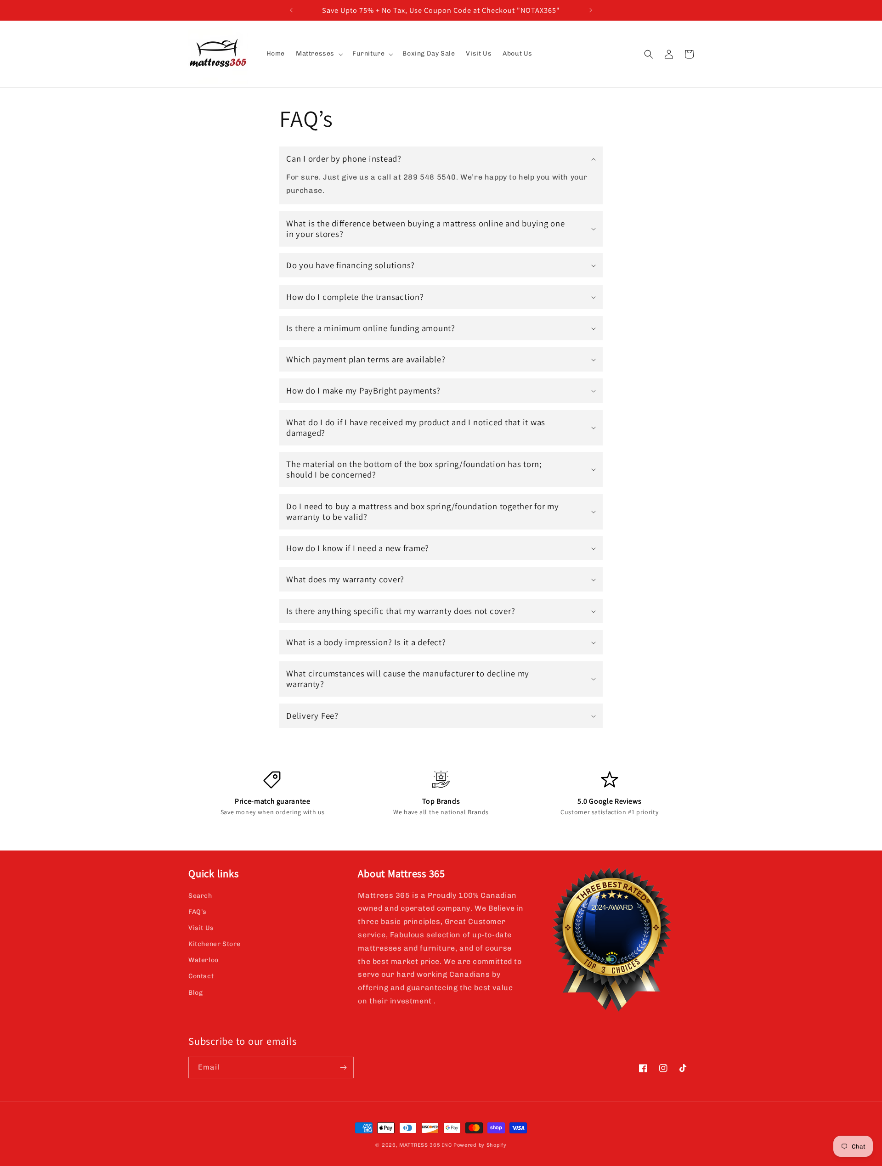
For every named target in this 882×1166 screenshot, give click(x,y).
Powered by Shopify (480, 1145)
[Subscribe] (343, 1067)
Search (200, 896)
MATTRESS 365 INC (425, 1145)
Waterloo (203, 960)
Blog (195, 993)
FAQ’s (197, 912)
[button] (318, 53)
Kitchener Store (214, 944)
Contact (201, 976)
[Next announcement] (591, 10)
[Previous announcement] (291, 10)
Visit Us (201, 928)
